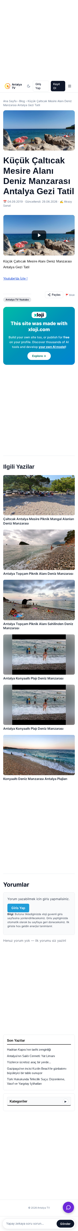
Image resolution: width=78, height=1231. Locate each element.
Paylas (56, 294)
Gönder (65, 1223)
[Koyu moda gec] (28, 86)
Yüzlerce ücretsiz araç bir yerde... (29, 1062)
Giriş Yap (38, 86)
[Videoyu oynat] (39, 235)
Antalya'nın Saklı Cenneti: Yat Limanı (31, 1056)
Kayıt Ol (56, 86)
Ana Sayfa (10, 101)
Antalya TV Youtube (17, 299)
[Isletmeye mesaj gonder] (68, 1207)
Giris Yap (18, 908)
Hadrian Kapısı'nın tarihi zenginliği (29, 1049)
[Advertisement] (39, 41)
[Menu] (69, 86)
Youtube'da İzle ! (15, 278)
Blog (22, 101)
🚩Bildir (70, 294)
